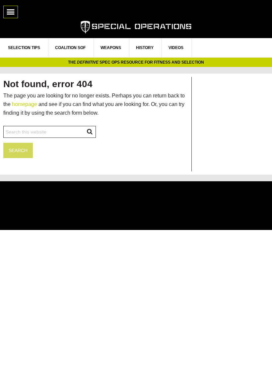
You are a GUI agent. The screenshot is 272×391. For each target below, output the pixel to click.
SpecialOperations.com (136, 26)
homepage (24, 104)
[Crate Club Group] (136, 205)
